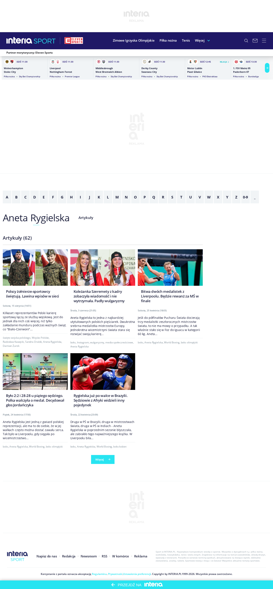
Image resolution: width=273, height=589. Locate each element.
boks (73, 342)
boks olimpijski (189, 342)
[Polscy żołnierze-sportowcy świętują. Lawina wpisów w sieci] (35, 275)
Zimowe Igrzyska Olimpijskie (134, 40)
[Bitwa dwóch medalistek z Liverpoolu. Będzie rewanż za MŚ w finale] (170, 277)
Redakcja (69, 556)
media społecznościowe (119, 342)
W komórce (120, 556)
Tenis (186, 40)
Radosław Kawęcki (13, 342)
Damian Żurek (11, 346)
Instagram (83, 342)
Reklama (140, 556)
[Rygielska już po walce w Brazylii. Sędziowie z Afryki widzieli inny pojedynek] (102, 381)
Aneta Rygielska (36, 217)
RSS (104, 556)
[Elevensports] (73, 40)
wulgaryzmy (97, 342)
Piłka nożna (168, 40)
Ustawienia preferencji (137, 574)
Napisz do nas (46, 556)
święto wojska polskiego (16, 338)
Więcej (200, 40)
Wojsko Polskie (40, 338)
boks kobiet (119, 446)
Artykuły (85, 217)
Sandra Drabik (33, 342)
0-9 (245, 197)
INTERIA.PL (175, 574)
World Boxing (172, 342)
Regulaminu (99, 574)
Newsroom (89, 556)
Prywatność (114, 574)
